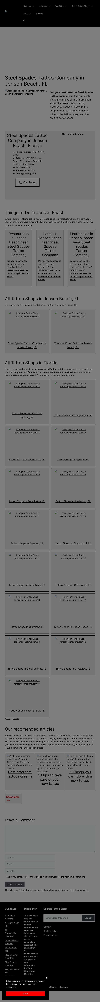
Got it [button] (25, 994)
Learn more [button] (11, 987)
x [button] (47, 978)
